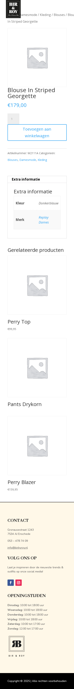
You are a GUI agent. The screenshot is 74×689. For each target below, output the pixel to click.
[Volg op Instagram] (18, 583)
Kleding (42, 160)
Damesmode (27, 160)
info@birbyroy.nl (17, 548)
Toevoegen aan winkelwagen (37, 132)
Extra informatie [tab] (26, 179)
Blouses (12, 160)
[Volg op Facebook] (10, 583)
